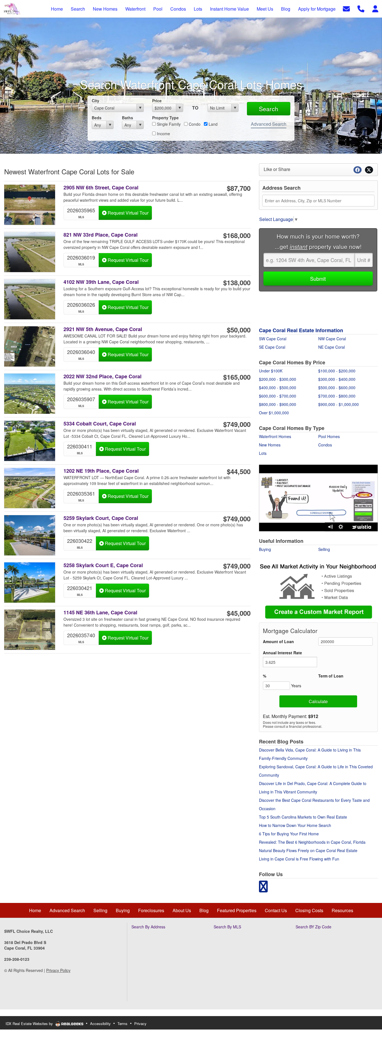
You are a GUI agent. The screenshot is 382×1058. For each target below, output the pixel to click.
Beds (97, 117)
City (95, 100)
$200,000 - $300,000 (277, 379)
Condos (325, 445)
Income (163, 133)
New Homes (269, 445)
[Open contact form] (346, 8)
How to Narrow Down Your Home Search (295, 825)
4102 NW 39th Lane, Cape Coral (101, 282)
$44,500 (239, 471)
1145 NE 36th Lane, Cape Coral (100, 612)
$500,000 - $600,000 (336, 387)
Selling (324, 549)
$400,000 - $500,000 (277, 387)
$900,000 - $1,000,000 (338, 404)
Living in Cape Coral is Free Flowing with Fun (299, 859)
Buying (265, 549)
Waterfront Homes (275, 436)
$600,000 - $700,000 (277, 396)
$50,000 (239, 329)
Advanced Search (268, 124)
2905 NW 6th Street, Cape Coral (100, 188)
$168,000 (237, 235)
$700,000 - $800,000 (336, 396)
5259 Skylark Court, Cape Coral (100, 518)
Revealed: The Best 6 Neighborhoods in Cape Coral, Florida (312, 842)
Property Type (165, 117)
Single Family (168, 124)
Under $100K (270, 371)
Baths (127, 117)
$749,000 (237, 424)
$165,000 (237, 377)
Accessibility (100, 1023)
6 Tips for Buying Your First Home (289, 833)
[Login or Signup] (375, 8)
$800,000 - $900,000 (277, 404)
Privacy (140, 1023)
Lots (263, 453)
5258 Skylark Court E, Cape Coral (103, 565)
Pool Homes (329, 436)
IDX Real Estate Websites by (30, 1023)
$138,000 (237, 282)
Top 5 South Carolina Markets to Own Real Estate (303, 817)
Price (157, 100)
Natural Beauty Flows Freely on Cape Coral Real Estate (308, 850)
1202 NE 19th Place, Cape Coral (101, 471)
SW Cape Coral (272, 338)
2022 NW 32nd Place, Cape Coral (102, 376)
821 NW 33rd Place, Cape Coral (100, 235)
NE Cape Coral (331, 347)
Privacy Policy (58, 970)
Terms (122, 1023)
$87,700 (239, 188)
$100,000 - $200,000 (336, 371)
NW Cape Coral (332, 338)
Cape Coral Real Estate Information (301, 330)
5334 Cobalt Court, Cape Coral (99, 424)
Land (212, 124)
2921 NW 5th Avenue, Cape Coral (102, 329)
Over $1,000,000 (274, 412)
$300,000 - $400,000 (336, 379)
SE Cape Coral (272, 347)
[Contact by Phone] (360, 8)
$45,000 (239, 613)
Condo (194, 124)
